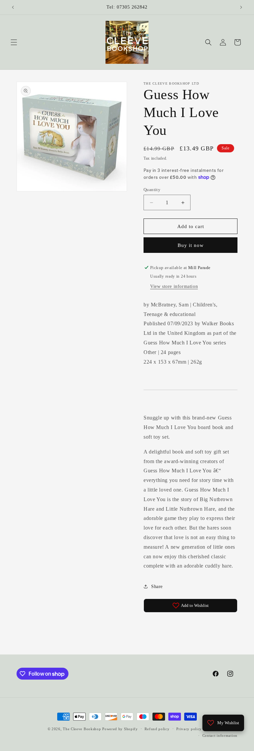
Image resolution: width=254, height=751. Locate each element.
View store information (174, 286)
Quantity (152, 189)
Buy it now (191, 245)
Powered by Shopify (120, 729)
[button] (14, 42)
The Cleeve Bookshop (82, 729)
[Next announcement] (241, 7)
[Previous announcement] (13, 7)
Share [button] (157, 586)
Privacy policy (189, 729)
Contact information (219, 735)
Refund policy (157, 729)
